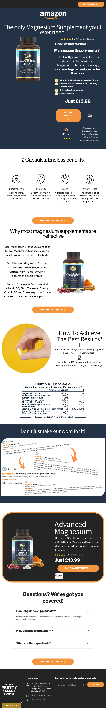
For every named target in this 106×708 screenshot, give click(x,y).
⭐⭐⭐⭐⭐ (78, 39)
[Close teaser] (22, 702)
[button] (11, 705)
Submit (96, 684)
